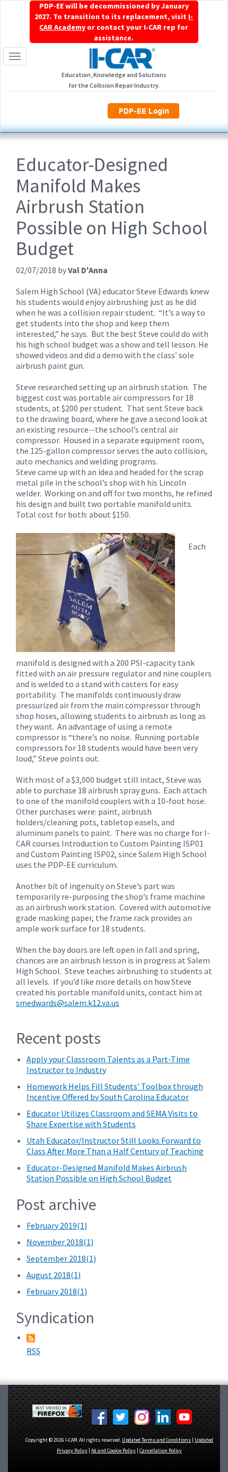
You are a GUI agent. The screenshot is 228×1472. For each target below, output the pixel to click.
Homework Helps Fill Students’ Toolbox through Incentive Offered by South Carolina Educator (115, 1091)
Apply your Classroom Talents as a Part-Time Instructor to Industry (108, 1064)
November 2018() (60, 1242)
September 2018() (61, 1258)
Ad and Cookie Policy (113, 1450)
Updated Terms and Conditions (156, 1439)
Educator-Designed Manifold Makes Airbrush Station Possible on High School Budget (107, 1172)
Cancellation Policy (160, 1450)
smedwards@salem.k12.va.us (67, 1002)
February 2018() (57, 1291)
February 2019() (57, 1225)
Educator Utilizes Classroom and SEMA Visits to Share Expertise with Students (112, 1118)
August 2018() (54, 1275)
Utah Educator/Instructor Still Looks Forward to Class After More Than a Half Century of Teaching (115, 1145)
